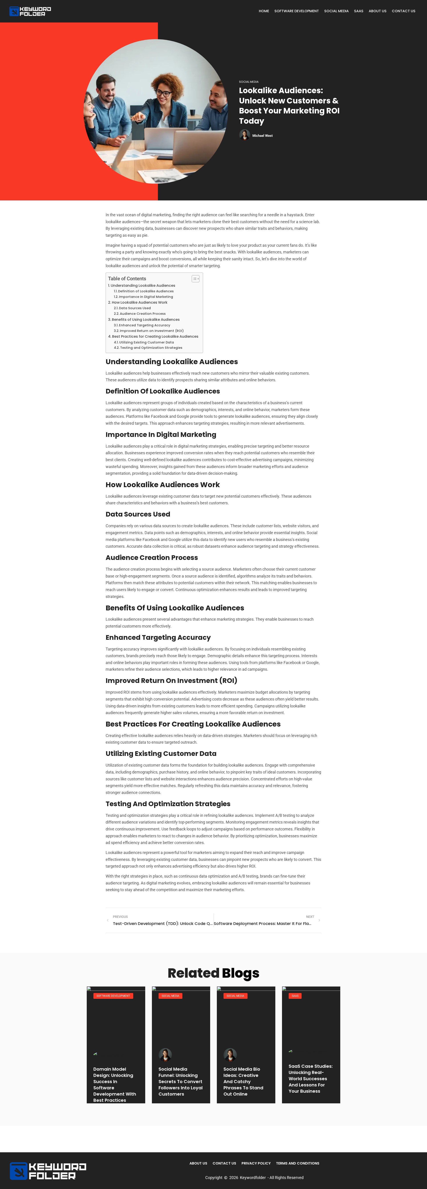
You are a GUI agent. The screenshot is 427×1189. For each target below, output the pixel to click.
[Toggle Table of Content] (193, 279)
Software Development (296, 11)
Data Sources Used (135, 308)
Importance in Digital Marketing (146, 297)
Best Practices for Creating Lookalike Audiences (155, 336)
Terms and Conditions (297, 1163)
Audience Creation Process (143, 313)
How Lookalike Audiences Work (139, 302)
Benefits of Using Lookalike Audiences (146, 319)
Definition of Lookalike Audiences (146, 291)
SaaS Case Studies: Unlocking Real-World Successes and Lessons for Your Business (311, 1078)
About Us (378, 11)
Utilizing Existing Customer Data (146, 342)
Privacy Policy (256, 1163)
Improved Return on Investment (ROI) (152, 331)
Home (264, 11)
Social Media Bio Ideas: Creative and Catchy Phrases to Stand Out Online (243, 1081)
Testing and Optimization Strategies (151, 347)
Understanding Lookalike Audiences (143, 285)
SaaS (358, 11)
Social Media (336, 11)
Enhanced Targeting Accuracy (144, 325)
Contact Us (403, 11)
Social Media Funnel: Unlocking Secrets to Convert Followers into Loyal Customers (181, 1081)
